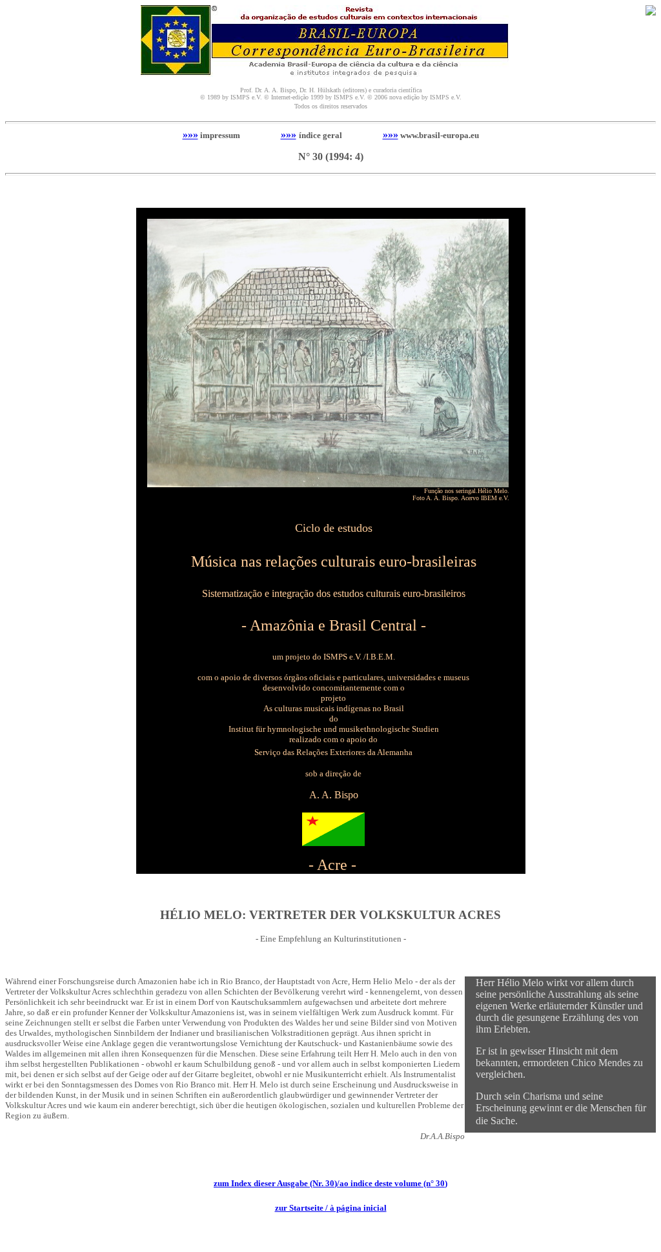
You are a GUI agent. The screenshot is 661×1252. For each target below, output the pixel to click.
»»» (190, 134)
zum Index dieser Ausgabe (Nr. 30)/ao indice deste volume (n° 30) (330, 1183)
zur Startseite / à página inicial (331, 1208)
